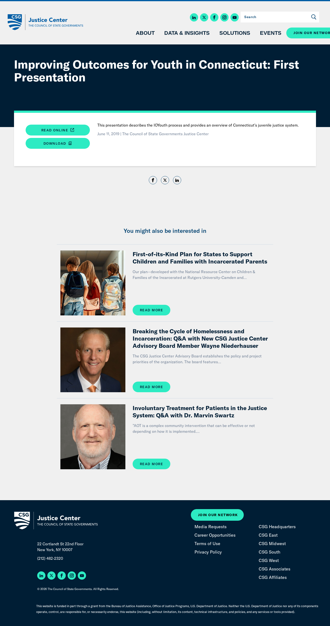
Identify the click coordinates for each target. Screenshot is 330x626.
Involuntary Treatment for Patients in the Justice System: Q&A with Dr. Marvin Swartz (200, 411)
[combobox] (280, 17)
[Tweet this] (165, 180)
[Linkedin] (177, 181)
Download (55, 143)
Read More (151, 310)
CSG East (268, 535)
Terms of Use (207, 543)
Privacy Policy (208, 552)
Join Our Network (218, 515)
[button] (195, 17)
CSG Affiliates (273, 577)
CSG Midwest (272, 543)
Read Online (55, 130)
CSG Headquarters (277, 526)
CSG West (269, 560)
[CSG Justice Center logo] (45, 22)
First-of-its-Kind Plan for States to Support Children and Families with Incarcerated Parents (200, 257)
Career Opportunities (215, 535)
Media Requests (210, 526)
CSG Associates (274, 569)
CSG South (269, 552)
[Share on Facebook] (153, 181)
